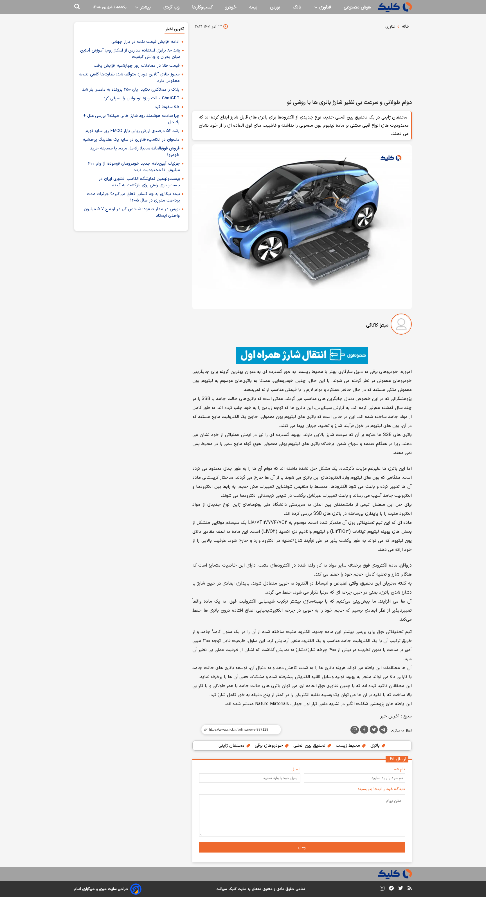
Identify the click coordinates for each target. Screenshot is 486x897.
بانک (297, 7)
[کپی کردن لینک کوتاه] (239, 729)
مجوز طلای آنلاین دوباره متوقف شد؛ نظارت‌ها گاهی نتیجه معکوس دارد (129, 77)
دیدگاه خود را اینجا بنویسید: (381, 789)
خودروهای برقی (269, 745)
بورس (275, 7)
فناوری (324, 7)
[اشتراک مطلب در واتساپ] (354, 730)
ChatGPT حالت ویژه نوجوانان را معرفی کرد (141, 98)
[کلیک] (395, 7)
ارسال (302, 847)
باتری (375, 745)
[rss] (410, 889)
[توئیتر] (374, 730)
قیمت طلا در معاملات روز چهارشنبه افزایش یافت (136, 65)
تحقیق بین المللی (310, 745)
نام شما (399, 769)
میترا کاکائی (377, 325)
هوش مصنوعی (357, 7)
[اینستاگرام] (382, 889)
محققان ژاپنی (232, 745)
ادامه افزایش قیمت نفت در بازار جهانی (145, 42)
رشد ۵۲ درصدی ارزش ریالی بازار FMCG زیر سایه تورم (132, 131)
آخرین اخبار (174, 29)
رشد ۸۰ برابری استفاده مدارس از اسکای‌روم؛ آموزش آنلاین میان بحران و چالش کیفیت (130, 53)
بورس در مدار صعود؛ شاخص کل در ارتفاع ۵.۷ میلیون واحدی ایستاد (132, 212)
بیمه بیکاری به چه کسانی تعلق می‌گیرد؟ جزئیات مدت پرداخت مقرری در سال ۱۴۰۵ (133, 197)
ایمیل (295, 769)
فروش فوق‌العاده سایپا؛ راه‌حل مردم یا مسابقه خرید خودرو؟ (134, 151)
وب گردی (171, 7)
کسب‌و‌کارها (202, 7)
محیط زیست (348, 745)
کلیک (232, 889)
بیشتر (145, 7)
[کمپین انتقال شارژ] (302, 355)
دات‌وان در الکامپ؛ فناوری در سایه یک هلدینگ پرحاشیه (131, 140)
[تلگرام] (383, 730)
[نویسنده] (401, 325)
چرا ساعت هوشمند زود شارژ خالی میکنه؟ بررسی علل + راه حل (131, 119)
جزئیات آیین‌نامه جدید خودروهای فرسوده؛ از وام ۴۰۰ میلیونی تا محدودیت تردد (134, 166)
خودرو (231, 7)
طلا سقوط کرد (167, 107)
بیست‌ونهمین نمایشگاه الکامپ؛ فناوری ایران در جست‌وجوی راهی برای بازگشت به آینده (139, 182)
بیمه (253, 7)
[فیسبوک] (364, 730)
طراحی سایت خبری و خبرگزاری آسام (101, 889)
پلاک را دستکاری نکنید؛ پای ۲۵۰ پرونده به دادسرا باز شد (130, 89)
